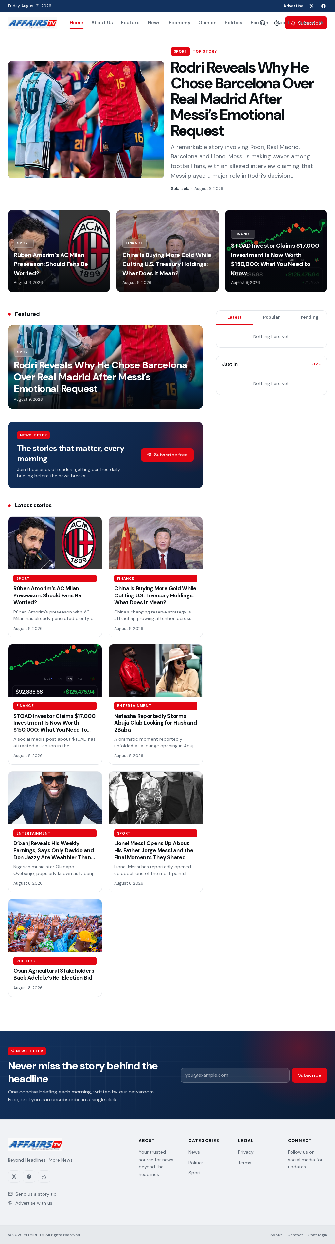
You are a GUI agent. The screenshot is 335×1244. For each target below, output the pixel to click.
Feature (130, 23)
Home (76, 23)
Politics (233, 23)
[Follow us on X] (311, 6)
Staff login (317, 1234)
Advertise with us (33, 1203)
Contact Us (311, 23)
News (154, 23)
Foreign (259, 23)
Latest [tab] (234, 317)
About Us (102, 23)
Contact (295, 1234)
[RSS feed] (44, 1176)
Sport (283, 23)
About (276, 1234)
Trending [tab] (308, 317)
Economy (179, 23)
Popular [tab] (271, 317)
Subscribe (309, 1075)
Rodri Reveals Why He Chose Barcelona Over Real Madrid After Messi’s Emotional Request (242, 99)
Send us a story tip (36, 1194)
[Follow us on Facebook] (323, 6)
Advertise (293, 6)
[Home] (32, 23)
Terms (244, 1162)
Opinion (207, 23)
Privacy (246, 1152)
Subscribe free (171, 455)
